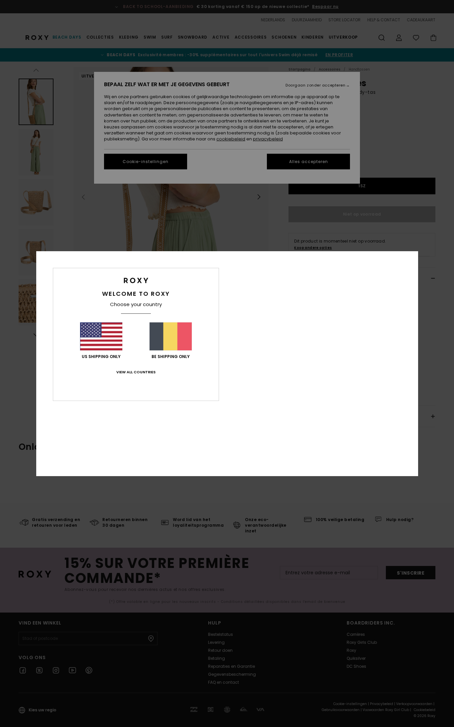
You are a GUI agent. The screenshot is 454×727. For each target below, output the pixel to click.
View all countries (136, 372)
